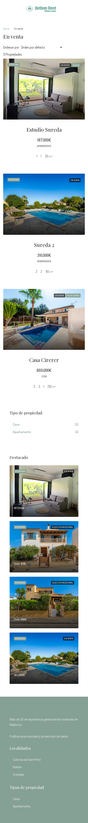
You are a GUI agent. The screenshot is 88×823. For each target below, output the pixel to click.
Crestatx (18, 774)
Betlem (17, 767)
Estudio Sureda (44, 129)
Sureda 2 (44, 244)
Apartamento (22, 432)
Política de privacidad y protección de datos (39, 736)
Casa (16, 424)
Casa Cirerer (44, 359)
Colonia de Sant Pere (27, 759)
